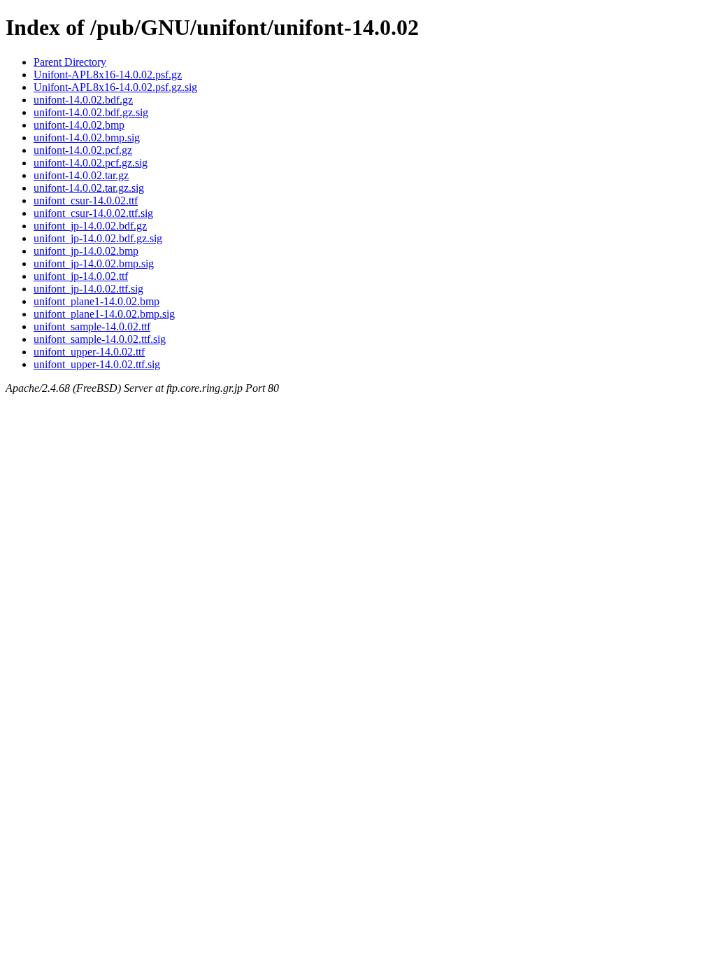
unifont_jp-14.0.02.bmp (86, 251)
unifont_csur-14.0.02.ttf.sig (93, 213)
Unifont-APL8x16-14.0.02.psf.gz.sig (115, 87)
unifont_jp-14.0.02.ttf (81, 276)
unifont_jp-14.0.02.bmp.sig (94, 263)
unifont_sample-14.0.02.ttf (92, 326)
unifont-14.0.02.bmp (79, 125)
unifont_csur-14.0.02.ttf (86, 200)
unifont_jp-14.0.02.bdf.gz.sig (98, 238)
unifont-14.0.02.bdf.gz (83, 100)
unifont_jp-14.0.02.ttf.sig (88, 289)
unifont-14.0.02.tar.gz (81, 175)
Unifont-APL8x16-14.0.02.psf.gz (108, 74)
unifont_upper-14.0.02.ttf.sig (97, 364)
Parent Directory (70, 62)
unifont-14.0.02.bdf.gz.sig (91, 112)
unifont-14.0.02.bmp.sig (87, 137)
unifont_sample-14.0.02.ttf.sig (100, 339)
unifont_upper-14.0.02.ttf (89, 352)
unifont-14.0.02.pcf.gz (83, 150)
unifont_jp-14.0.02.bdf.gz (90, 226)
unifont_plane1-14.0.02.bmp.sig (104, 314)
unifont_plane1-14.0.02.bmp (96, 301)
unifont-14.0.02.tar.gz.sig (89, 188)
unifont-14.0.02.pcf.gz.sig (91, 163)
